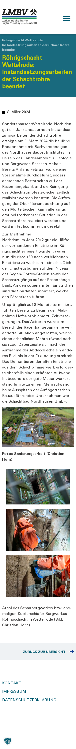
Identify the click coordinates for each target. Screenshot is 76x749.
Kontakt (11, 683)
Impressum (14, 692)
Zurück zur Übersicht (44, 652)
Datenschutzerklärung (29, 700)
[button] (67, 18)
